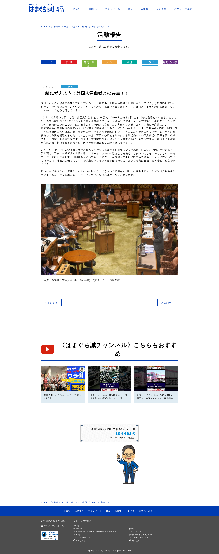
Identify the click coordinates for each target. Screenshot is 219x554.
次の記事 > (167, 302)
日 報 (69, 62)
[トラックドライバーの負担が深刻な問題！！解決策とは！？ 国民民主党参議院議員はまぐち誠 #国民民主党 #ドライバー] (156, 378)
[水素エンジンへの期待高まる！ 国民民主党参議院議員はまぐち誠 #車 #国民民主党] (110, 378)
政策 (130, 8)
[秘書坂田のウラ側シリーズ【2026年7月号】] (63, 378)
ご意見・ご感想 (183, 8)
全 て (49, 62)
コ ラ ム (150, 62)
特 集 (130, 62)
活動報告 (92, 8)
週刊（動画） (89, 64)
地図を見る (80, 540)
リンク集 (161, 8)
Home (75, 8)
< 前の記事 (51, 302)
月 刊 (109, 62)
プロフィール (112, 8)
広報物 (145, 8)
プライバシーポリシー (55, 526)
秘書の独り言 (170, 62)
